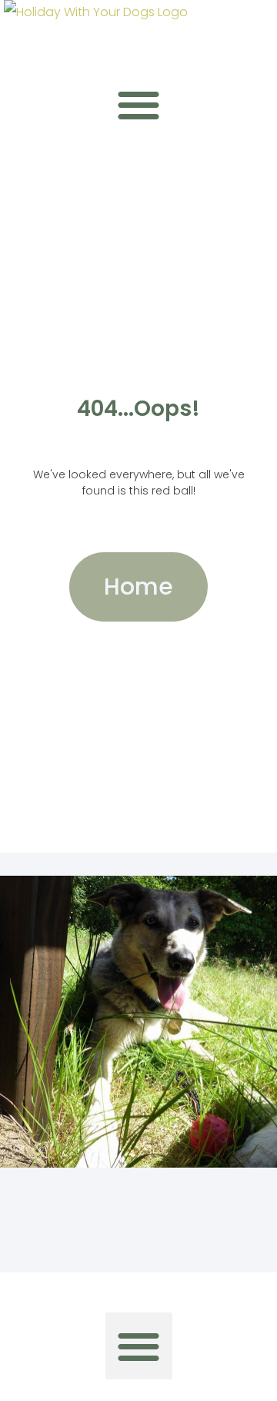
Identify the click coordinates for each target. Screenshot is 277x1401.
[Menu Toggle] (138, 104)
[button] (138, 1345)
